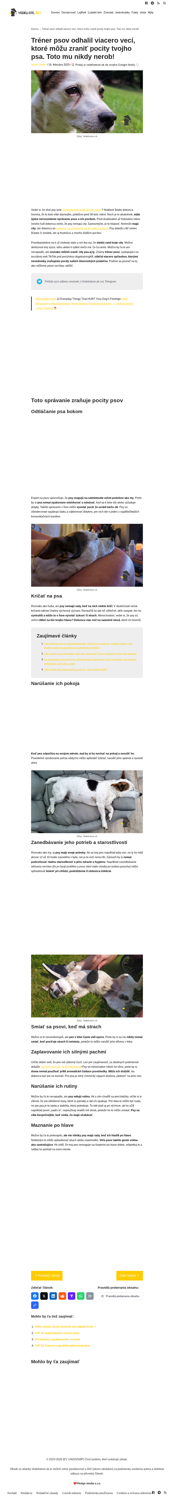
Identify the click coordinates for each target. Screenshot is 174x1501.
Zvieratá (108, 12)
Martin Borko (38, 64)
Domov (55, 12)
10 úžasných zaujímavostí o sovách (57, 1339)
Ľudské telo (95, 12)
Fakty (135, 12)
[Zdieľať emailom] (90, 1296)
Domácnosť (69, 12)
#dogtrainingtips (60, 303)
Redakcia (26, 1493)
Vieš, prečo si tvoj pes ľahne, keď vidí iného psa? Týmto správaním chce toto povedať (90, 653)
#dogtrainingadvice (100, 303)
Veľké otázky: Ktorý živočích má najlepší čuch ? (65, 1326)
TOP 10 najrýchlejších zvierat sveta (56, 1333)
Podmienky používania (99, 1493)
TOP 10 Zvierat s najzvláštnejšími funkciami (62, 1345)
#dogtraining (42, 303)
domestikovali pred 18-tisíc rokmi (82, 209)
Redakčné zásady (47, 1493)
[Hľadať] (164, 3)
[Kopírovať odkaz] (35, 1305)
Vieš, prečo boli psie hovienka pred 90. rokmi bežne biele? (75, 669)
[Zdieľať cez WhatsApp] (80, 1296)
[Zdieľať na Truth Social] (71, 1296)
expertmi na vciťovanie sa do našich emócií (82, 228)
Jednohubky (122, 12)
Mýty (150, 12)
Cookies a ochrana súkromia (134, 1493)
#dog (124, 298)
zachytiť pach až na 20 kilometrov (61, 1066)
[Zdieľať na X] (44, 1296)
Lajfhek (81, 12)
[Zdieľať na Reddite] (62, 1296)
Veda (143, 12)
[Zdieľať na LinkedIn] (53, 1296)
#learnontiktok (79, 303)
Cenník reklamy (71, 1493)
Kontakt (12, 1493)
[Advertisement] (87, 176)
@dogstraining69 (45, 298)
